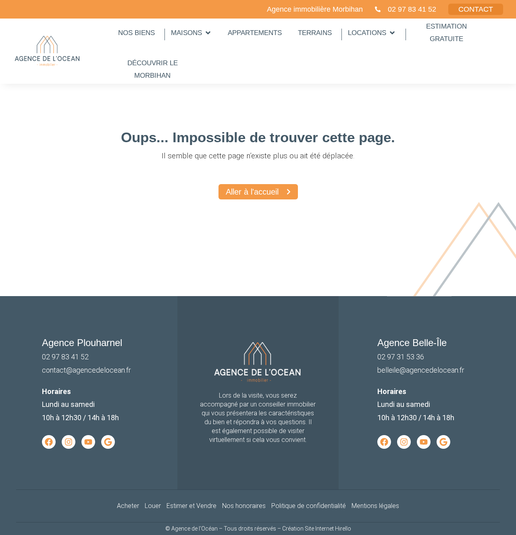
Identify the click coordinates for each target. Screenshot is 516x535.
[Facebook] (49, 442)
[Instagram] (68, 442)
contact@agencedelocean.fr (86, 370)
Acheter (128, 506)
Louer (153, 506)
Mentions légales (375, 506)
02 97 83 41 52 (65, 357)
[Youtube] (88, 442)
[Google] (108, 442)
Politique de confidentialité (308, 506)
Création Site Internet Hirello (316, 528)
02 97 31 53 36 (400, 357)
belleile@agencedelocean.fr (420, 370)
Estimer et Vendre (191, 506)
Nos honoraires (244, 506)
